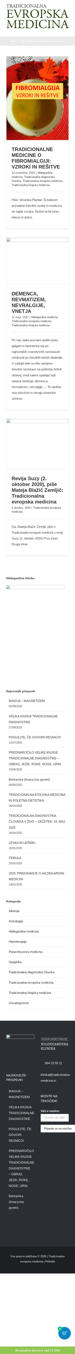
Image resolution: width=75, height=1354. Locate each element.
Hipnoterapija (17, 941)
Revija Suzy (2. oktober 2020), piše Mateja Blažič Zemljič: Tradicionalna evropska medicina (37, 490)
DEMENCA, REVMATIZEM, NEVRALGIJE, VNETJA (29, 302)
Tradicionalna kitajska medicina (31, 185)
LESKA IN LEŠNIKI (22, 842)
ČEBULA (15, 858)
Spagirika (15, 962)
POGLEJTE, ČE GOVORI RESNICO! (35, 737)
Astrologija (16, 921)
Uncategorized (19, 1003)
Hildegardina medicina (44, 317)
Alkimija (14, 911)
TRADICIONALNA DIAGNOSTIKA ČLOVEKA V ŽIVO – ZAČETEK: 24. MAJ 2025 (37, 821)
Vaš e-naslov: (50, 1111)
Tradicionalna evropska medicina (42, 180)
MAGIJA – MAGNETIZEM (27, 701)
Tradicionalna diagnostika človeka (31, 972)
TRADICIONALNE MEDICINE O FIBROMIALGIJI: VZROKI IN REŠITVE (36, 158)
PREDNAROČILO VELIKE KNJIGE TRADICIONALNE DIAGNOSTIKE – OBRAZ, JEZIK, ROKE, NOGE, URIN (35, 758)
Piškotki (50, 1261)
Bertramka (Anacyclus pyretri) (29, 779)
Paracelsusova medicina (25, 952)
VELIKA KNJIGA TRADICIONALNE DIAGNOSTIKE (20, 1113)
